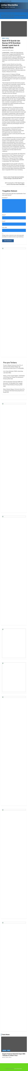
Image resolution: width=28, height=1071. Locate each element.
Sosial (7, 38)
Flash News (6, 1034)
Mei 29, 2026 (5, 1057)
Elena (10, 1057)
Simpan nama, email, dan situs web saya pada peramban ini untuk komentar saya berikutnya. (13, 236)
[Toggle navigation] (3, 10)
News (3, 38)
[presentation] (24, 1035)
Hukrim (4, 1050)
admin (12, 50)
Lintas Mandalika (9, 5)
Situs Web (4, 227)
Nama (4, 215)
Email (3, 221)
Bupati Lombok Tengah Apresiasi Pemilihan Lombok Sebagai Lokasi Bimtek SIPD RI (14, 177)
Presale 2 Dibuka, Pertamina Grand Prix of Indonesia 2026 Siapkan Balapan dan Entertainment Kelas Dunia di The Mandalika (13, 367)
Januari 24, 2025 (6, 50)
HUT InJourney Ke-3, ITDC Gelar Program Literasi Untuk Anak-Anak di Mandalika (14, 183)
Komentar (5, 197)
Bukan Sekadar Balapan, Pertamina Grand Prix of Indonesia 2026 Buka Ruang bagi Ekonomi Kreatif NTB (14, 391)
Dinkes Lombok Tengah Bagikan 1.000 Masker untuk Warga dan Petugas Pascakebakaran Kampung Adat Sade (14, 377)
